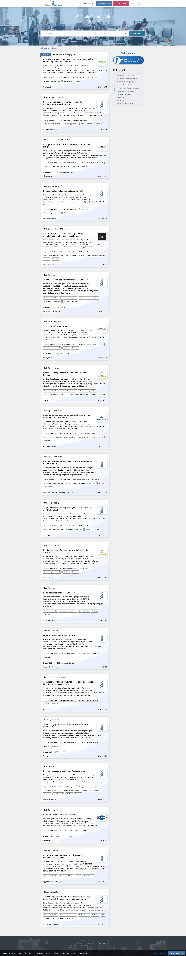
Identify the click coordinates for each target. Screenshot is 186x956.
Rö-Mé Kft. (55, 720)
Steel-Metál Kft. (56, 411)
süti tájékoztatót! (85, 953)
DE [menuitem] (139, 3)
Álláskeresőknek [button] (103, 3)
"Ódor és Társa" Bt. (58, 677)
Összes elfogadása (177, 953)
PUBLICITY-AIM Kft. (58, 97)
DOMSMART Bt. (56, 322)
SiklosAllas (45, 48)
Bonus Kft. (54, 275)
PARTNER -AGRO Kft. (58, 229)
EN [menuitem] (132, 3)
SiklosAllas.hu (104, 943)
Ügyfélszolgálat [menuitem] (87, 3)
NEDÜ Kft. (61, 186)
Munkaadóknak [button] (120, 3)
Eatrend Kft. (55, 368)
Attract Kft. (54, 892)
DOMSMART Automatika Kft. (68, 140)
